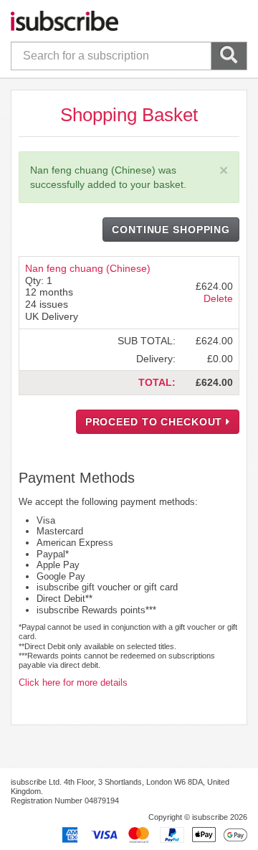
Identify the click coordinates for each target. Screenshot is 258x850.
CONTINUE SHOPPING (171, 229)
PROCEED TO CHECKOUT (155, 422)
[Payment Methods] (152, 834)
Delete (218, 298)
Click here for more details (73, 682)
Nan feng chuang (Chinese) (87, 268)
